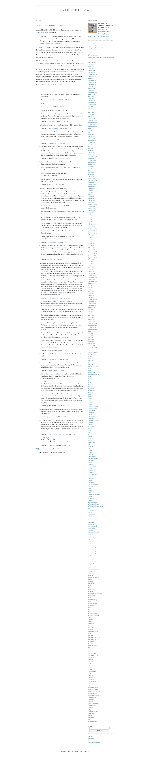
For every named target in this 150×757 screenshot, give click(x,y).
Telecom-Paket (92, 653)
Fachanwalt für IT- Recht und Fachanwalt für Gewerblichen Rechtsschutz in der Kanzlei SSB (100, 32)
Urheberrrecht (92, 681)
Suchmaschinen (92, 645)
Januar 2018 (91, 138)
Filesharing (91, 460)
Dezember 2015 (92, 180)
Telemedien (91, 657)
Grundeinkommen (93, 484)
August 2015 (91, 188)
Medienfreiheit (92, 548)
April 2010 (91, 315)
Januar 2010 (91, 321)
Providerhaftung (92, 600)
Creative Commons (93, 406)
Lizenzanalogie (92, 538)
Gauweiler (91, 464)
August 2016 (91, 164)
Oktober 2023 (92, 76)
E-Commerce (91, 426)
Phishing (90, 582)
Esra (89, 444)
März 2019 (91, 114)
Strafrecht (90, 643)
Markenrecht (91, 544)
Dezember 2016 (92, 156)
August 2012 (91, 260)
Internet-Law (75, 10)
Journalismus (91, 514)
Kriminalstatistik (92, 526)
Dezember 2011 (92, 276)
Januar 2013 (91, 250)
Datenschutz (91, 410)
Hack (89, 488)
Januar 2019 (91, 118)
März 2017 (91, 150)
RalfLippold (52, 121)
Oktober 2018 (92, 124)
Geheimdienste (92, 466)
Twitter (90, 669)
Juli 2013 (90, 238)
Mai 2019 (90, 110)
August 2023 (91, 78)
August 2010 (91, 307)
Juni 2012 (90, 264)
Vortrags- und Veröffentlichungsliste (98, 48)
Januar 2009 (91, 345)
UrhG (89, 683)
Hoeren (90, 496)
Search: (91, 726)
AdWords (90, 365)
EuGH (90, 448)
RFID (89, 607)
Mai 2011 (90, 290)
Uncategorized (92, 675)
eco (89, 434)
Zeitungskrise (91, 713)
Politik (90, 588)
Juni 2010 (90, 311)
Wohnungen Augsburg (55, 434)
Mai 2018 (90, 132)
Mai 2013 (90, 242)
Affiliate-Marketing (93, 367)
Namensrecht (91, 558)
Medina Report (92, 550)
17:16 (67, 405)
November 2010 (92, 301)
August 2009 (91, 331)
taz (88, 651)
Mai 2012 (90, 266)
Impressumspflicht (93, 502)
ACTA (90, 359)
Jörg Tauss (51, 359)
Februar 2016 (91, 176)
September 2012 (92, 258)
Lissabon (90, 534)
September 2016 (92, 162)
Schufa (90, 621)
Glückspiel (91, 478)
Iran (89, 508)
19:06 (68, 445)
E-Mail (90, 428)
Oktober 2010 (92, 303)
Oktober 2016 (92, 160)
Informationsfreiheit (93, 504)
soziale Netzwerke (93, 631)
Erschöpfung (91, 442)
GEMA (90, 468)
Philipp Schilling (53, 128)
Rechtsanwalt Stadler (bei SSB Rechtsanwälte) (101, 57)
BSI (89, 386)
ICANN (90, 500)
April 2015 (91, 196)
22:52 (68, 158)
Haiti (89, 492)
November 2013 (92, 230)
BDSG (90, 378)
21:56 (66, 121)
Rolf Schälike (52, 242)
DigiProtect (91, 418)
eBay (89, 430)
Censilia (90, 398)
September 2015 (92, 186)
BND (89, 384)
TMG (89, 665)
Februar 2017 (91, 152)
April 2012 (91, 268)
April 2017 (91, 148)
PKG (89, 586)
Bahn (89, 377)
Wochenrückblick (93, 711)
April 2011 (91, 292)
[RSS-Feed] (93, 55)
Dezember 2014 (92, 204)
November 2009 (92, 325)
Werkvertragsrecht (93, 703)
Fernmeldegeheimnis (93, 458)
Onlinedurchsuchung (93, 570)
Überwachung (92, 671)
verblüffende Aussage (43, 32)
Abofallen (90, 357)
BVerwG (90, 396)
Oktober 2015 (92, 184)
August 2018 (91, 128)
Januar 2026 (91, 65)
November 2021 (92, 92)
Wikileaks (90, 707)
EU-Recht (90, 446)
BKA (89, 382)
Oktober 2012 (92, 256)
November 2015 (92, 182)
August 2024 (91, 67)
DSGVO (90, 424)
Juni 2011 (90, 288)
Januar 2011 (91, 297)
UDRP (90, 673)
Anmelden (91, 738)
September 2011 (92, 281)
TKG (89, 663)
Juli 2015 (90, 190)
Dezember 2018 (92, 120)
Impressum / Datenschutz (95, 46)
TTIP (89, 667)
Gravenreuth (91, 482)
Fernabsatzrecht (92, 456)
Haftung (90, 490)
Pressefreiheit (91, 596)
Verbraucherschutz (93, 687)
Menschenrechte (92, 554)
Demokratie (91, 412)
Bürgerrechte (91, 390)
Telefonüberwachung (93, 655)
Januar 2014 (91, 226)
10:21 (63, 259)
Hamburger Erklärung (94, 494)
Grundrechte (91, 486)
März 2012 (91, 270)
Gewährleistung (92, 474)
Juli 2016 (90, 166)
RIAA (89, 609)
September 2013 (92, 234)
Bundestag (91, 388)
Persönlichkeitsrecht (93, 578)
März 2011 (91, 294)
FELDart (51, 184)
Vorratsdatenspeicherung (95, 695)
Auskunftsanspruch (93, 375)
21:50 (62, 107)
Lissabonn (91, 536)
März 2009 (91, 341)
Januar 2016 (91, 178)
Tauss (89, 649)
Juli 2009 (90, 333)
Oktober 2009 (92, 327)
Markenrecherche (93, 542)
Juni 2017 (90, 144)
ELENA (90, 438)
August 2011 (91, 283)
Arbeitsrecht (91, 373)
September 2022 (92, 84)
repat (50, 107)
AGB (89, 369)
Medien (90, 546)
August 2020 (91, 94)
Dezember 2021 (92, 90)
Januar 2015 (91, 202)
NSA (89, 568)
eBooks (90, 432)
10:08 (64, 350)
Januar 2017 (91, 154)
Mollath (90, 556)
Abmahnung (91, 355)
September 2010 (92, 305)
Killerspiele (91, 522)
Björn (50, 417)
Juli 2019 (90, 106)
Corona (90, 404)
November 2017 (92, 140)
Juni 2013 (90, 240)
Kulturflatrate (91, 528)
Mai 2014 (90, 218)
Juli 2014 (90, 214)
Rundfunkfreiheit (92, 613)
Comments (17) (64, 84)
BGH (89, 380)
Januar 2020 (91, 100)
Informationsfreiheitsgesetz (95, 506)
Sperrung (90, 635)
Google (90, 480)
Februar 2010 (91, 319)
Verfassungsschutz (93, 689)
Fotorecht (90, 462)
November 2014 (92, 206)
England (90, 440)
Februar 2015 (91, 200)
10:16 (63, 370)
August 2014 (91, 212)
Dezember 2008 (92, 347)
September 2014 (92, 210)
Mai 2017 (90, 146)
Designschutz (91, 416)
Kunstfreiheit (91, 530)
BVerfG (90, 395)
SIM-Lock (91, 627)
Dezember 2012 (92, 252)
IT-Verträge (91, 510)
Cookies (90, 402)
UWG (89, 685)
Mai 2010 (90, 313)
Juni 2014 (90, 216)
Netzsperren (91, 566)
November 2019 (92, 102)
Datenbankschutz (92, 408)
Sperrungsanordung (93, 639)
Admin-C (90, 361)
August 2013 (91, 236)
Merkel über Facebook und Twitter (51, 25)
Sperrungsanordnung (94, 637)
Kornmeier (91, 524)
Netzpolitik (91, 564)
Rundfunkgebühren (93, 615)
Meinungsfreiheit (92, 552)
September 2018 (92, 126)
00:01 (65, 184)
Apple (89, 371)
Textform (90, 659)
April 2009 (91, 339)
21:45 (67, 100)
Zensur (90, 715)
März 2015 (91, 198)
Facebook (90, 454)
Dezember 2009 (92, 323)
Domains (90, 422)
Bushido (90, 392)
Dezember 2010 (92, 299)
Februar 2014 (91, 224)
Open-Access (91, 574)
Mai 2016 (90, 170)
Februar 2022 (91, 88)
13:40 (73, 434)
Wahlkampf (91, 699)
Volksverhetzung (92, 693)
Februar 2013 (91, 248)
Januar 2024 (91, 73)
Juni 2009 (90, 335)
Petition (90, 580)
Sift (89, 625)
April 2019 (91, 112)
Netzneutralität (92, 562)
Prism (89, 598)
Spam (89, 633)
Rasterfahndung (92, 603)
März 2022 (91, 86)
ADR (89, 363)
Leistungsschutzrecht (93, 532)
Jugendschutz (91, 516)
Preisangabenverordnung (95, 594)
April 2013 (91, 244)
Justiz (89, 518)
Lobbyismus (91, 540)
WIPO (90, 709)
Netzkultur (91, 560)
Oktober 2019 (92, 104)
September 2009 (92, 329)
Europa (90, 450)
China (89, 400)
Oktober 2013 (92, 232)
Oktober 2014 (92, 208)
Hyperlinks (91, 498)
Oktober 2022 (92, 82)
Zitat (89, 719)
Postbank (90, 592)
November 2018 (92, 122)
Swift (89, 647)
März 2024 (91, 69)
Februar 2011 (91, 296)
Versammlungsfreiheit (94, 691)
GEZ (89, 476)
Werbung (90, 701)
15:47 (64, 417)
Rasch (89, 601)
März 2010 (91, 317)
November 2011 (92, 278)
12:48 (66, 359)
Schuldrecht (91, 623)
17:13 (69, 298)
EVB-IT (90, 452)
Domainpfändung (93, 420)
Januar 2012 (91, 274)
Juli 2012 (90, 262)
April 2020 (91, 96)
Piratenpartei (91, 583)
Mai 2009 (90, 337)
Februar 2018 (91, 136)
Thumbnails (91, 661)
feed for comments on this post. (47, 449)
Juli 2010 (90, 309)
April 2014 (91, 220)
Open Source (91, 572)
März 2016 (91, 174)
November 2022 (92, 80)
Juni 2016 (90, 168)
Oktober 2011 (92, 280)
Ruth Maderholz (53, 298)
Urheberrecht (91, 679)
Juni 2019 (90, 108)
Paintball (90, 576)
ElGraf (50, 370)
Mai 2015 (90, 194)
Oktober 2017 (92, 142)
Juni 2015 (90, 192)
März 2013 (91, 246)
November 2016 (92, 158)
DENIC (90, 414)
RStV (89, 611)
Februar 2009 (91, 343)
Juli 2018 (90, 130)
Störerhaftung (92, 641)
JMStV (90, 512)
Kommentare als (94, 742)
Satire (89, 617)
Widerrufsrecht (92, 705)
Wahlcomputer (92, 697)
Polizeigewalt (91, 590)
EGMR (90, 436)
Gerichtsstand (92, 472)
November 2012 (92, 254)
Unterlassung (91, 677)
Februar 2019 (91, 116)
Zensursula (91, 717)
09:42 (67, 242)
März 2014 (91, 222)
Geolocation (91, 470)
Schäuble (90, 619)
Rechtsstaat (91, 605)
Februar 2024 (91, 71)
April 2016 (91, 172)
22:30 (67, 143)
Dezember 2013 (92, 228)
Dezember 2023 (92, 75)
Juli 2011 (90, 285)
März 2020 (91, 98)
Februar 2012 (91, 272)
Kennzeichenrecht (93, 520)
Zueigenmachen (92, 721)
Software (90, 629)
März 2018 (91, 134)
